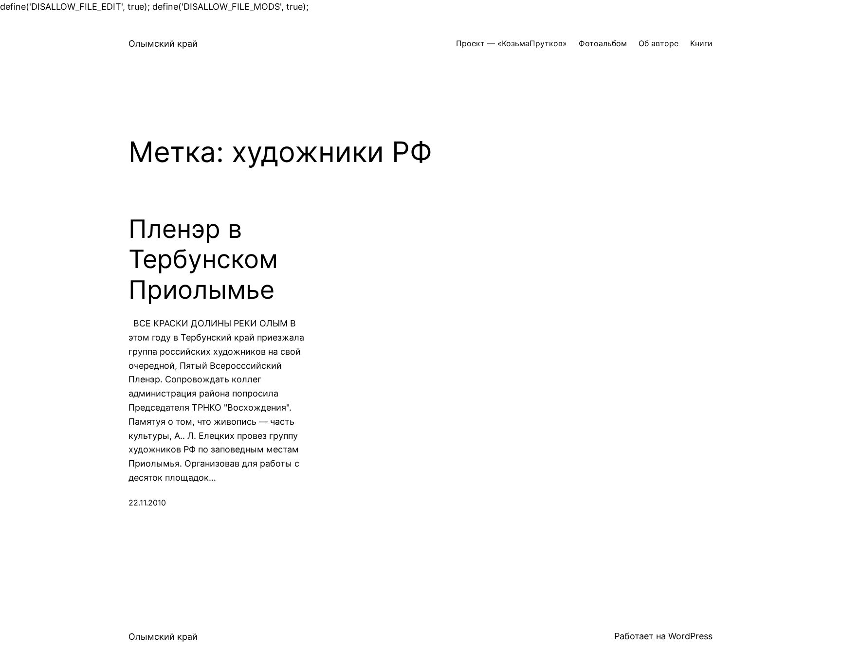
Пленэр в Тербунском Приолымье (203, 259)
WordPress (690, 636)
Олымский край (163, 43)
